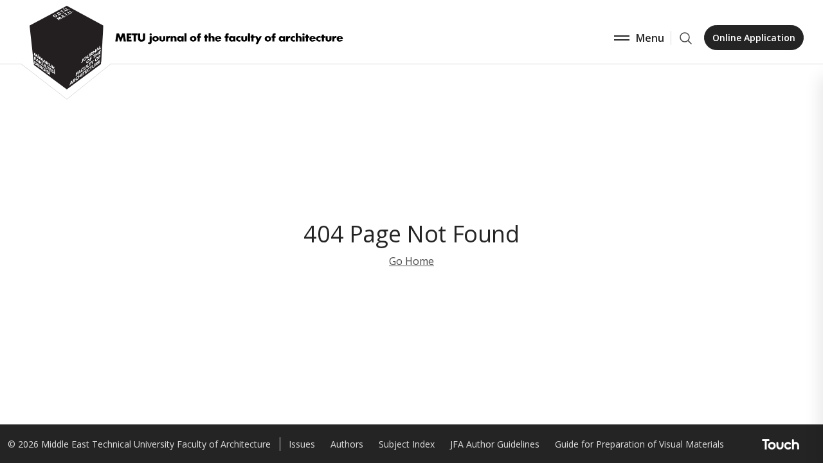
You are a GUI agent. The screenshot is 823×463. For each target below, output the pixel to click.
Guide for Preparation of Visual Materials (639, 444)
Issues (302, 444)
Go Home (411, 261)
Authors (346, 444)
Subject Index (407, 444)
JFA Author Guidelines (494, 444)
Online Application (753, 38)
